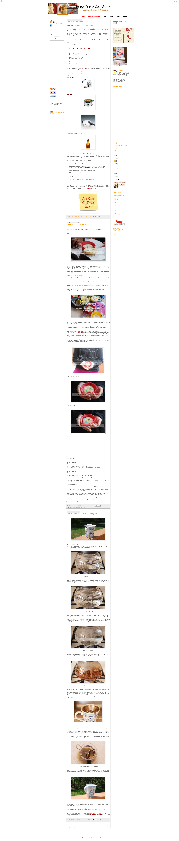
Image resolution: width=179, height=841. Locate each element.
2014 (115, 163)
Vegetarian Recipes (117, 214)
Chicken (115, 202)
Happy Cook (80, 332)
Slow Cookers (69, 94)
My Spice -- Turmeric (116, 230)
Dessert (73, 507)
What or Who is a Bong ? (117, 86)
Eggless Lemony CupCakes (78, 224)
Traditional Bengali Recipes (119, 195)
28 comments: (88, 819)
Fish (114, 201)
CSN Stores (84, 68)
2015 (115, 161)
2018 (115, 156)
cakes (71, 507)
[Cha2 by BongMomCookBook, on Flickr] (88, 608)
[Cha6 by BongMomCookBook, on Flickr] (88, 722)
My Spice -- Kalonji (116, 234)
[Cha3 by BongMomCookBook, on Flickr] (88, 648)
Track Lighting (99, 69)
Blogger (101, 837)
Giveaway (81, 218)
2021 (115, 152)
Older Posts (107, 825)
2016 (115, 160)
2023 (115, 140)
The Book (115, 211)
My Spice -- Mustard (116, 231)
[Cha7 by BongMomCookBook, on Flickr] (88, 763)
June (116, 142)
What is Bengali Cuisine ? (118, 90)
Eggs (115, 196)
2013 (115, 165)
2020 (115, 153)
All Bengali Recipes (117, 192)
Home (88, 825)
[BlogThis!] (97, 216)
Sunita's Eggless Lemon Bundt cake (81, 285)
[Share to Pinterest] (101, 216)
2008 (115, 173)
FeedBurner (59, 38)
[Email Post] (94, 216)
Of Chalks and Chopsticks (96, 814)
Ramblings (116, 205)
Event (75, 218)
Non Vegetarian (117, 199)
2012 (115, 166)
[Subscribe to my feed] (51, 23)
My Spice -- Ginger (116, 228)
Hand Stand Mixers (70, 77)
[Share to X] (98, 216)
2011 (115, 168)
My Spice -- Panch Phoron (118, 232)
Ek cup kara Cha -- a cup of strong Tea (82, 514)
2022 (115, 150)
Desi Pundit (72, 218)
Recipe (115, 213)
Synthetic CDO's (87, 167)
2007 (115, 174)
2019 (115, 155)
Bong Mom (121, 70)
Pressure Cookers (70, 113)
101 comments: (88, 216)
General (77, 218)
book (74, 266)
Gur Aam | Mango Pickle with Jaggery (122, 143)
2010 (115, 169)
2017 (115, 158)
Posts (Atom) (74, 827)
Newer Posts (69, 825)
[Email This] (96, 216)
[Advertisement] (55, 65)
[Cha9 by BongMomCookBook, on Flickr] (88, 799)
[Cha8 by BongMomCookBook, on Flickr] (88, 540)
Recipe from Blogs (82, 507)
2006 (115, 176)
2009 (115, 171)
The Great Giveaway (75, 22)
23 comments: (88, 505)
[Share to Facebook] (100, 216)
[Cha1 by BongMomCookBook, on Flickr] (88, 573)
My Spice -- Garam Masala (118, 229)
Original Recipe (70, 455)
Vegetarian (116, 198)
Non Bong (77, 507)
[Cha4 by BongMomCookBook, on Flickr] (88, 683)
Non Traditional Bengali (118, 194)
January (116, 148)
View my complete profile (117, 83)
